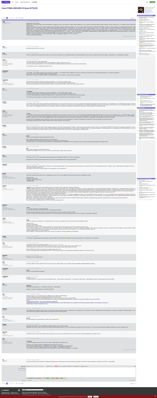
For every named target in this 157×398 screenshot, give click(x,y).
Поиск (38, 392)
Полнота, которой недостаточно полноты (147, 98)
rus (73, 366)
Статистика (44, 392)
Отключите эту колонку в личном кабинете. (145, 199)
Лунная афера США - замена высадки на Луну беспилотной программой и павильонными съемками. (147, 41)
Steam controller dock (144, 100)
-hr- (71, 366)
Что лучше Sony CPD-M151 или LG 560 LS (146, 190)
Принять (90, 396)
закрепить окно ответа (22, 370)
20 (16, 17)
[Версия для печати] (131, 18)
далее (22, 17)
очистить (86, 366)
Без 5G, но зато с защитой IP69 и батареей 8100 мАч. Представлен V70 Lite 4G (146, 116)
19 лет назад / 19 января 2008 (32, 101)
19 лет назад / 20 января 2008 (32, 164)
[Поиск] (147, 2)
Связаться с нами (25, 392)
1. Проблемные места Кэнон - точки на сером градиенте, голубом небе (41, 301)
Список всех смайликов (22, 368)
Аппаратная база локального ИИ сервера (146, 26)
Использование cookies (26, 393)
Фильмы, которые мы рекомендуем (145, 43)
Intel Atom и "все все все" (143, 20)
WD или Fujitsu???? (142, 180)
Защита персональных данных (42, 393)
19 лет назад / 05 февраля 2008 (32, 324)
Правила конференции (33, 392)
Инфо (130, 59)
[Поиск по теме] (133, 18)
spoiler (48, 366)
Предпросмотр (42, 380)
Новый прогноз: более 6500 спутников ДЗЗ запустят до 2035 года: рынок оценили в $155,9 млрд (147, 138)
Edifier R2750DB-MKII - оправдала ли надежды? (147, 48)
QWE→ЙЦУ (76, 366)
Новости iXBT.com (141, 107)
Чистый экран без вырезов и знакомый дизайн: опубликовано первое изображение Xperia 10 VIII (147, 110)
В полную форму (132, 380)
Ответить (133, 21)
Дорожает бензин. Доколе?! (144, 27)
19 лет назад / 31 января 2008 (32, 276)
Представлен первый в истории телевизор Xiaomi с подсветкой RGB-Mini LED (146, 122)
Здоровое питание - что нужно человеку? (146, 22)
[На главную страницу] (6, 2)
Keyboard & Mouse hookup (143, 188)
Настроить (96, 396)
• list (58, 366)
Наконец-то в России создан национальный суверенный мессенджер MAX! (146, 25)
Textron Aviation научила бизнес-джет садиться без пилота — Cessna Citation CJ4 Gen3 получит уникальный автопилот (146, 113)
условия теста (46, 344)
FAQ (41, 392)
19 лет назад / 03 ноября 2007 (32, 21)
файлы (83, 366)
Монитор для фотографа (143, 53)
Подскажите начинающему (143, 187)
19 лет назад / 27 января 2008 (32, 185)
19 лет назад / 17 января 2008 (32, 70)
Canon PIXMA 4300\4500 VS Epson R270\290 (19, 8)
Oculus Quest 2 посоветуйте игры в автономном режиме (146, 97)
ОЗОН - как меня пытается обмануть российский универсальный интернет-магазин (147, 51)
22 (19, 17)
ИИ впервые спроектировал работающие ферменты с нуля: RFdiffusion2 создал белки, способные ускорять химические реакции (147, 131)
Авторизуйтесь (29, 380)
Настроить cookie (34, 393)
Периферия (4, 5)
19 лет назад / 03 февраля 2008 (32, 308)
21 (18, 17)
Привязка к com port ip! (143, 183)
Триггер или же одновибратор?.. (144, 54)
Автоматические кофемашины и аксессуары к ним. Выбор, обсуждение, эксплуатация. (147, 45)
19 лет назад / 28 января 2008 (32, 242)
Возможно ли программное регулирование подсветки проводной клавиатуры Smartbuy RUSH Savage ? (147, 105)
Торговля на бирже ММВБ (143, 19)
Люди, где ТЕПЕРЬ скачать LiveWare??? (145, 181)
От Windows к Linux (142, 31)
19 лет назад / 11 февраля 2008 (32, 359)
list (61, 366)
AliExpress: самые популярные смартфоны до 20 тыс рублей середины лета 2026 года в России (147, 125)
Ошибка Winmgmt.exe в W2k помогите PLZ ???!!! (147, 185)
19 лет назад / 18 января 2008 (32, 88)
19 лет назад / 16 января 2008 (32, 46)
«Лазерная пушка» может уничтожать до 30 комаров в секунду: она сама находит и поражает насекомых (146, 128)
